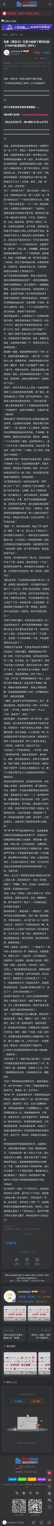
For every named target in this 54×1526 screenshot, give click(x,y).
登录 (20, 1401)
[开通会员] (49, 1480)
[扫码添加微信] (49, 1500)
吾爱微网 (28, 1484)
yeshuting (15, 51)
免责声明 (22, 1479)
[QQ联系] (49, 1493)
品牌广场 (13, 34)
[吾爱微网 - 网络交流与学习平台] (27, 1460)
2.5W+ (32, 1296)
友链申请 (12, 1479)
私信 (47, 52)
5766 (23, 1296)
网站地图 (41, 1479)
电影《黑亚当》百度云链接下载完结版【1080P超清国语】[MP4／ (27, 43)
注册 (37, 1401)
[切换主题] (49, 1507)
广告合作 (32, 1479)
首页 (6, 34)
